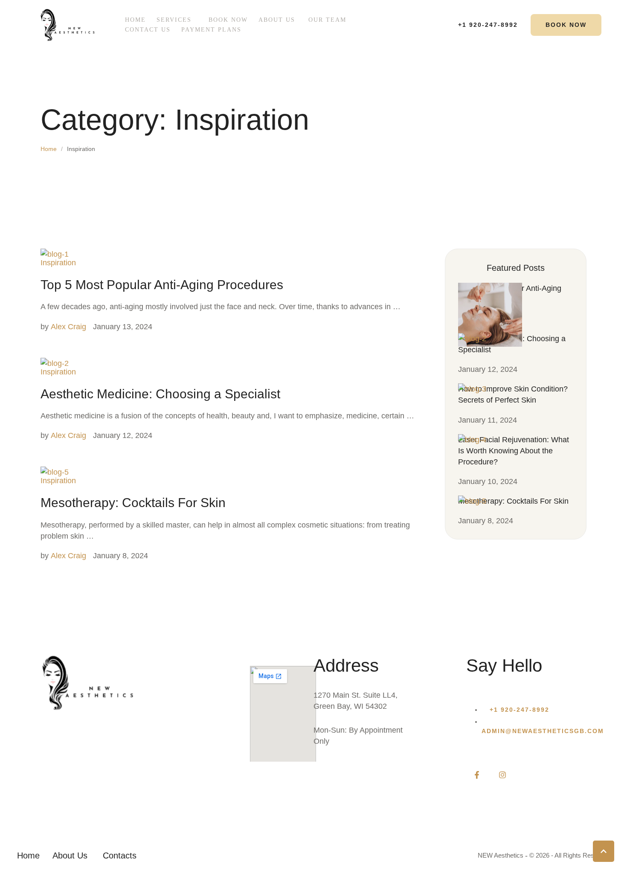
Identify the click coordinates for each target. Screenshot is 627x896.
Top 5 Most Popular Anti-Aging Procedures (162, 285)
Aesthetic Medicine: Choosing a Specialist (160, 394)
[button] (196, 20)
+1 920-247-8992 (519, 709)
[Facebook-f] (477, 775)
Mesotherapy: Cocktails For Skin (133, 503)
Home (49, 148)
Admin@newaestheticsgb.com (543, 731)
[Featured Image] (55, 254)
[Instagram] (502, 775)
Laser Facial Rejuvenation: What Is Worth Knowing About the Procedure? (513, 450)
